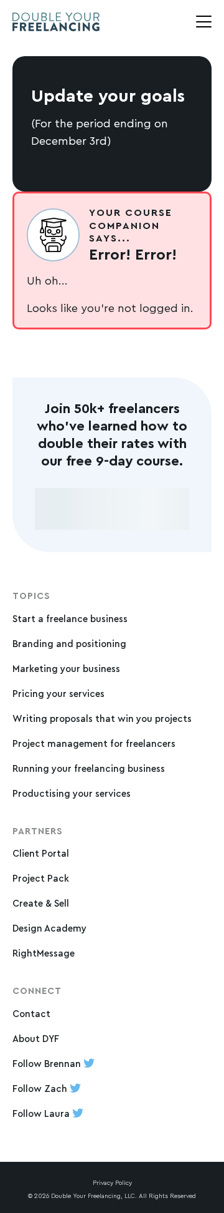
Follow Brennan (47, 1063)
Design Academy (49, 928)
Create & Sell (40, 903)
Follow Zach (41, 1088)
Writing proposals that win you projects (102, 718)
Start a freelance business (70, 619)
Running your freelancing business (88, 768)
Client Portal (40, 853)
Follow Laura (42, 1113)
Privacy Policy (112, 1182)
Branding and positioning (69, 644)
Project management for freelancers (93, 743)
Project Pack (40, 878)
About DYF (35, 1039)
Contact (31, 1014)
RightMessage (43, 953)
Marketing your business (66, 669)
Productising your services (71, 793)
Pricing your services (58, 693)
